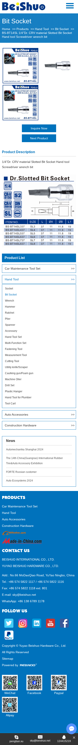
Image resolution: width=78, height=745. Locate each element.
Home (6, 29)
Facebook (34, 693)
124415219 (64, 741)
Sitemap (7, 658)
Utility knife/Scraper (16, 367)
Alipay (10, 715)
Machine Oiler (13, 379)
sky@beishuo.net (24, 594)
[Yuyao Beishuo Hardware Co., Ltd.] (23, 9)
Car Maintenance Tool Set (22, 268)
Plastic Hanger (13, 391)
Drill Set (9, 385)
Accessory (11, 330)
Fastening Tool (13, 349)
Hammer (10, 306)
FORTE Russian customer (21, 471)
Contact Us (16, 550)
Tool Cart (10, 403)
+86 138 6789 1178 (31, 601)
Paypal (58, 693)
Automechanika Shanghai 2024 (24, 449)
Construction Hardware (20, 425)
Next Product (39, 138)
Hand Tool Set (13, 336)
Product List (15, 258)
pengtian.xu (16, 741)
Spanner (10, 324)
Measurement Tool (16, 355)
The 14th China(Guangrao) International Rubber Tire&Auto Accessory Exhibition (34, 461)
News (10, 441)
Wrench (9, 300)
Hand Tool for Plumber (18, 397)
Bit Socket (62, 29)
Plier (7, 318)
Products (22, 29)
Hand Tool (42, 29)
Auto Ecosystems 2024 (19, 480)
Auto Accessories (16, 414)
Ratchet (9, 312)
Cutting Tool (12, 361)
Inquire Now (39, 128)
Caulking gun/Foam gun (19, 373)
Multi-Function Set (15, 343)
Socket (9, 288)
